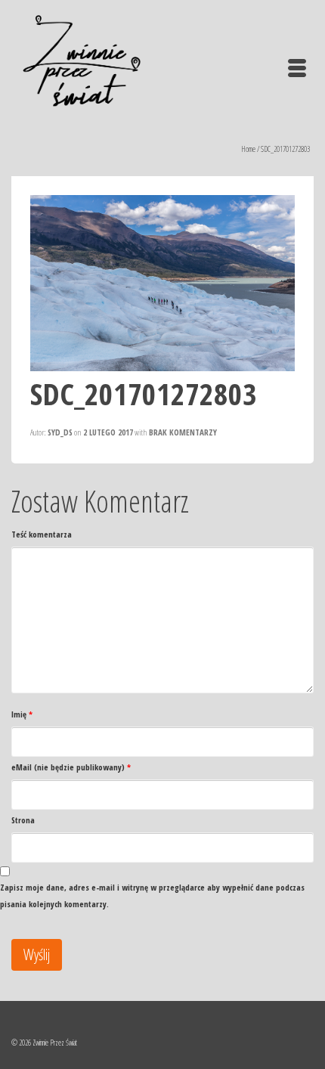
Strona (23, 820)
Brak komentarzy (183, 432)
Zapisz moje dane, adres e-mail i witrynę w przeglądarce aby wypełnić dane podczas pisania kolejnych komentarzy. (152, 895)
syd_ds (60, 432)
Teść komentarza (41, 534)
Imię (21, 714)
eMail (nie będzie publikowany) (71, 767)
